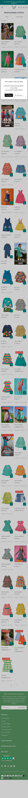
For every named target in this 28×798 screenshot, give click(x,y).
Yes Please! (9, 95)
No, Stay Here (18, 95)
